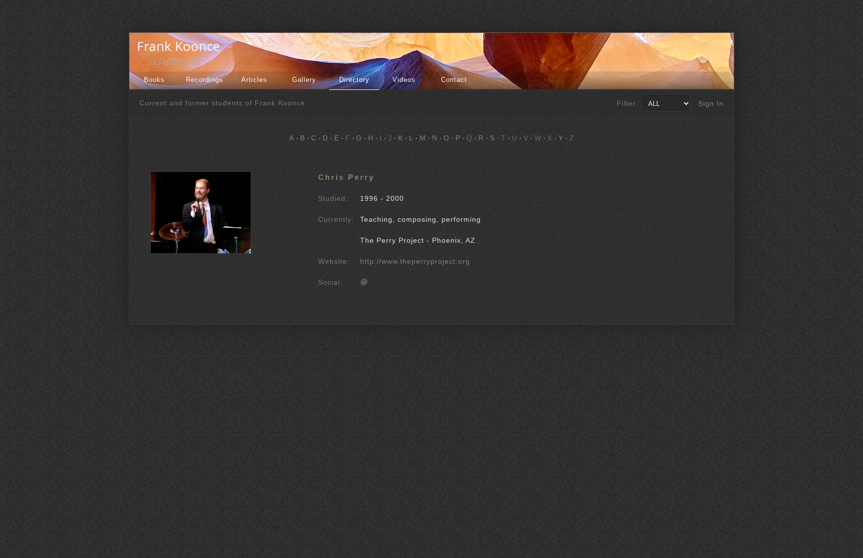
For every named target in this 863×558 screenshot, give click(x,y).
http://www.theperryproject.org (415, 261)
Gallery (304, 79)
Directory (354, 79)
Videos (404, 79)
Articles (254, 79)
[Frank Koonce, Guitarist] (181, 64)
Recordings (204, 79)
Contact (454, 79)
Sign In (711, 103)
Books (154, 79)
